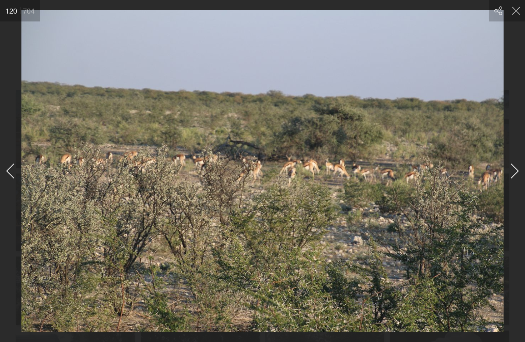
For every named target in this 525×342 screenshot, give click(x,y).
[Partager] (498, 10)
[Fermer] (516, 10)
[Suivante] (514, 171)
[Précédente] (10, 171)
